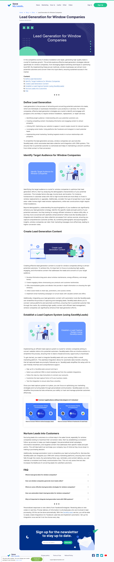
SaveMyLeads (68, 512)
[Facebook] (93, 555)
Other (65, 5)
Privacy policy (45, 555)
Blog (27, 12)
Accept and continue (37, 559)
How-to (52, 5)
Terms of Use (57, 555)
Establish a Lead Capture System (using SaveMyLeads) (44, 86)
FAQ (26, 91)
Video (70, 5)
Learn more (19, 560)
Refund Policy (69, 555)
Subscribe (68, 542)
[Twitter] (101, 555)
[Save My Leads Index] (14, 555)
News (38, 5)
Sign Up (100, 5)
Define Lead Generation (33, 79)
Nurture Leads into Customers (36, 88)
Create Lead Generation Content (37, 84)
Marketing (45, 5)
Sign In (90, 5)
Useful (59, 5)
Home (21, 12)
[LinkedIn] (97, 555)
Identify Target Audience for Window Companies (42, 81)
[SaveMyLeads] (16, 5)
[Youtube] (105, 555)
